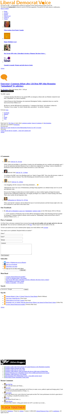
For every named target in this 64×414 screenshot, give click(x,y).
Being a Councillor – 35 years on (15, 282)
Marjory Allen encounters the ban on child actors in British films (31, 371)
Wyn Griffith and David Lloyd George (39, 373)
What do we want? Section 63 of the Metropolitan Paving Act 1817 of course (21, 127)
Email (2, 236)
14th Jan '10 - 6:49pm (17, 182)
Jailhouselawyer (12, 200)
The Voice (5, 89)
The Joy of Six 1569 (19, 370)
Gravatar (45, 227)
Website (3, 240)
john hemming (47, 123)
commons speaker (26, 123)
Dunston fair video (19, 368)
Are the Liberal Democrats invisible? (15, 276)
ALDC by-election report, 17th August (16, 278)
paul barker (9, 393)
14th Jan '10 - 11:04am (22, 172)
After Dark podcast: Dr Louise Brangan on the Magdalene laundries (32, 367)
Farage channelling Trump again (20, 377)
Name (2, 233)
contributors (56, 411)
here (7, 110)
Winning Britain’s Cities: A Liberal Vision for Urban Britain (21, 296)
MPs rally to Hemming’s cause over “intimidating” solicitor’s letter (23, 211)
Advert (2, 68)
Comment (3, 243)
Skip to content (5, 8)
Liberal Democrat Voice (42, 411)
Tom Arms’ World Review (13, 298)
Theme (6, 19)
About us (6, 17)
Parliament (16, 124)
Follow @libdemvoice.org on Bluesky (16, 262)
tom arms (8, 388)
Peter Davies (9, 401)
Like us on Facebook (11, 264)
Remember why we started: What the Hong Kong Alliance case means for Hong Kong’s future (31, 302)
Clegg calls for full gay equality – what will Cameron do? (16, 130)
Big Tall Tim (9, 384)
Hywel (7, 398)
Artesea (21, 411)
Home (5, 11)
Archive (6, 13)
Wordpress (10, 411)
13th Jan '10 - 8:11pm (16, 161)
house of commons (37, 123)
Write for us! (7, 16)
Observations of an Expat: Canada (15, 281)
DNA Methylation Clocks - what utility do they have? (27, 376)
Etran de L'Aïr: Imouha (20, 374)
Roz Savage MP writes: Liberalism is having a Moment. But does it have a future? (27, 279)
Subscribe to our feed (11, 266)
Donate (6, 14)
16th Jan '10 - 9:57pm (22, 200)
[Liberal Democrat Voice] (26, 4)
